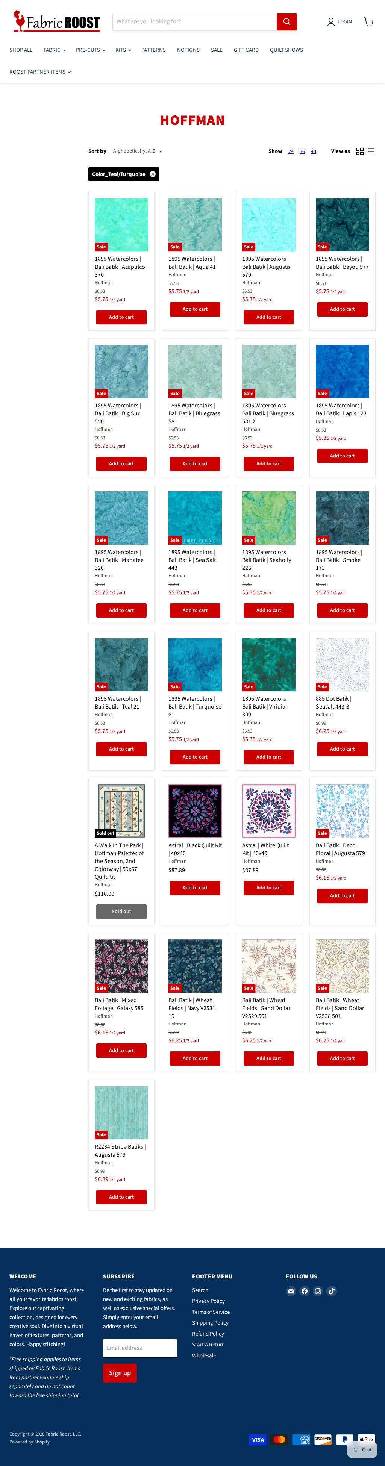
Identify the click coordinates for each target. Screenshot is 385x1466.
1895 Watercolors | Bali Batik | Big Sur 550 (118, 413)
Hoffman (104, 282)
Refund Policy (208, 1334)
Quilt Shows (286, 50)
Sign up (120, 1373)
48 (313, 151)
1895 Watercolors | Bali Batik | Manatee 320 (119, 560)
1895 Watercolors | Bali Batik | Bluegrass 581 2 (268, 413)
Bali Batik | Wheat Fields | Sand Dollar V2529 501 (266, 1008)
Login (345, 22)
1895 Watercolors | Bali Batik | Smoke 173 (339, 560)
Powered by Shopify (29, 1442)
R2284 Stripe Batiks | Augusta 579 (120, 1151)
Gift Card (246, 50)
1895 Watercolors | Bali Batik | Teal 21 (118, 703)
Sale (217, 50)
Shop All (20, 50)
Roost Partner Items (38, 72)
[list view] (370, 151)
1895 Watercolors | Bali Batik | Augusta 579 (266, 267)
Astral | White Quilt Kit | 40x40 (265, 849)
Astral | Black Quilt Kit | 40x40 (195, 849)
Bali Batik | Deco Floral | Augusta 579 (340, 849)
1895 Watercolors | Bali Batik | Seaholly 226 (266, 560)
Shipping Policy (210, 1323)
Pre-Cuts (88, 50)
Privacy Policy (208, 1301)
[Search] (287, 21)
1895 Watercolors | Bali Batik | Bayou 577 (342, 263)
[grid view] (360, 151)
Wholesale (204, 1356)
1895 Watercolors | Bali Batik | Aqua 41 (192, 263)
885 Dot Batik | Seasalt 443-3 (334, 703)
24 (291, 151)
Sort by (97, 151)
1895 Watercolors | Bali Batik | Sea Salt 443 (192, 560)
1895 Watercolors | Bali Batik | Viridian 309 (265, 707)
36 (302, 151)
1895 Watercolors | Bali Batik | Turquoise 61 (194, 707)
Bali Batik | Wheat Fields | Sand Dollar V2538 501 (340, 1008)
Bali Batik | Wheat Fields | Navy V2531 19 (191, 1008)
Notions (188, 50)
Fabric (53, 50)
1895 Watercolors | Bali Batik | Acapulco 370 (120, 267)
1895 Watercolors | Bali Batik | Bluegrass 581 (194, 413)
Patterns (153, 50)
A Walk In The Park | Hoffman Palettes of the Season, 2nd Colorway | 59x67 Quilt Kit (119, 861)
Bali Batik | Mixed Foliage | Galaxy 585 (119, 1004)
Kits (121, 50)
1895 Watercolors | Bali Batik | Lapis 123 (341, 409)
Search (200, 1290)
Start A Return (208, 1345)
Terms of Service (211, 1312)
